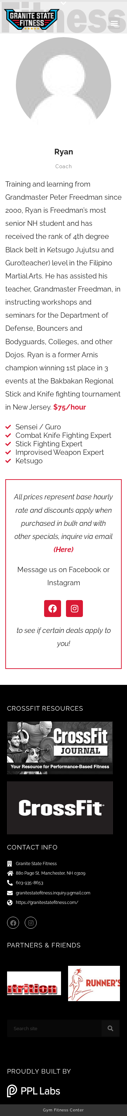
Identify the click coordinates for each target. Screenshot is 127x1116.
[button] (63, 3)
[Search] (110, 1028)
